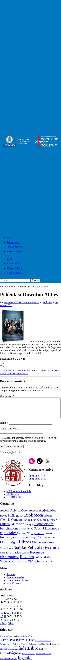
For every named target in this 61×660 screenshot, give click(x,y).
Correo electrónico (9, 428)
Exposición (26, 654)
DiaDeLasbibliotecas (20, 644)
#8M (2, 636)
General (39, 528)
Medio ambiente (43, 542)
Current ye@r (8, 452)
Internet (48, 533)
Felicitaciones (10, 528)
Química (25, 553)
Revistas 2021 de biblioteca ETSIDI (20, 370)
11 (1, 612)
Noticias (20, 547)
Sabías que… (13, 242)
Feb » (11, 623)
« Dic (3, 623)
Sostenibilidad (22, 562)
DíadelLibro (27, 648)
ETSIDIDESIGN (16, 497)
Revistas (27, 556)
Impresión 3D (23, 533)
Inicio (9, 237)
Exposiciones (44, 524)
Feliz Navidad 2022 (43, 654)
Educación (17, 524)
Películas (13, 286)
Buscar (35, 280)
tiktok (48, 561)
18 (1, 616)
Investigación (9, 537)
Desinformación (6, 644)
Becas (3, 515)
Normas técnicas (6, 548)
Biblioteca (33, 514)
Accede (7, 636)
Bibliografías (16, 515)
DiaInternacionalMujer (37, 644)
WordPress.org (14, 583)
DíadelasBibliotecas (7, 649)
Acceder (11, 574)
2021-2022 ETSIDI (39, 476)
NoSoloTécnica (15, 251)
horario (13, 658)
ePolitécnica (13, 494)
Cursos (5, 524)
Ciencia (5, 520)
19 (5, 616)
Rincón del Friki (15, 246)
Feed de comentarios (17, 580)
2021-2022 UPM (38, 478)
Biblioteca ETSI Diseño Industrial (21, 302)
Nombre (4, 422)
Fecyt (33, 654)
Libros (25, 541)
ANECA (24, 636)
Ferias (23, 529)
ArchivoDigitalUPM (17, 639)
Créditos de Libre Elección (41, 519)
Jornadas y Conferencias (37, 537)
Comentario (7, 396)
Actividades (47, 510)
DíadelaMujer (52, 644)
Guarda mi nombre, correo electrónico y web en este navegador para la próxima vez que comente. (29, 439)
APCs (29, 636)
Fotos (30, 528)
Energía (29, 524)
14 (11, 612)
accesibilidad (15, 636)
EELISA (43, 649)
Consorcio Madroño (43, 641)
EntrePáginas (11, 653)
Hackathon (5, 658)
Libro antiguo (9, 542)
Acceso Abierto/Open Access (19, 510)
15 (15, 612)
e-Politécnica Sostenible (19, 491)
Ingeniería (37, 533)
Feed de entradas (15, 577)
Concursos (18, 519)
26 (5, 619)
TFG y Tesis (35, 561)
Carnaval (48, 516)
